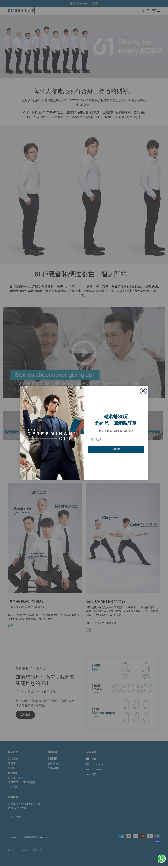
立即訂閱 (116, 449)
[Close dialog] (143, 391)
